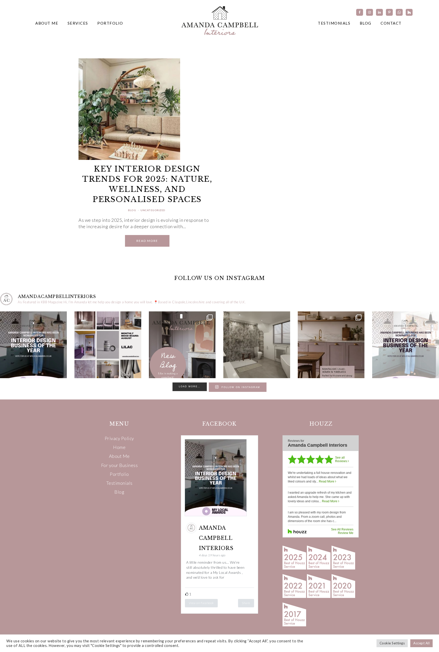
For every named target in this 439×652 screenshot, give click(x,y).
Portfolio (119, 474)
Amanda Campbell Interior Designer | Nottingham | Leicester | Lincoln (219, 20)
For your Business (119, 465)
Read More (147, 241)
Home (119, 447)
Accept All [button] (421, 643)
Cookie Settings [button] (392, 643)
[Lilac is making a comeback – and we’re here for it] (182, 344)
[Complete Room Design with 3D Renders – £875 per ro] (256, 344)
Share (246, 603)
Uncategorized (152, 210)
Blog (132, 210)
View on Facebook (201, 603)
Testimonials (119, 483)
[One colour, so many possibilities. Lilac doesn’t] (331, 344)
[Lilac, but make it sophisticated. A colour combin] (107, 344)
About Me (119, 456)
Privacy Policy (119, 438)
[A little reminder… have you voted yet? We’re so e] (33, 344)
